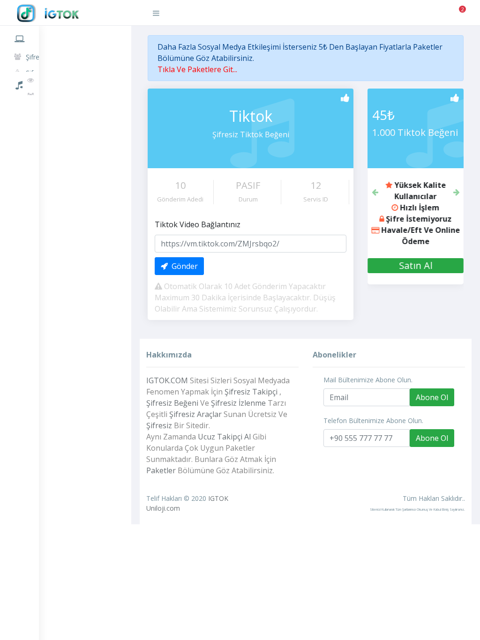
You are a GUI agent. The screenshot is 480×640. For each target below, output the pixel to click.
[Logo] (72, 13)
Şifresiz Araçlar (195, 414)
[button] (375, 191)
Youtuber (19, 127)
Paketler (19, 106)
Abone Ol (432, 397)
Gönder (183, 266)
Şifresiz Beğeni (172, 403)
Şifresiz (159, 425)
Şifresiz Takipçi (251, 392)
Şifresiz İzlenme (238, 403)
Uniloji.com (163, 508)
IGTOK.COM (167, 380)
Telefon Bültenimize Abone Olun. (373, 420)
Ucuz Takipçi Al (224, 437)
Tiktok (19, 83)
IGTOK (218, 498)
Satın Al (404, 265)
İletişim (19, 170)
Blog (19, 149)
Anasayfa (19, 37)
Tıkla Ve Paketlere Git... (197, 69)
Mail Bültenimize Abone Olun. (367, 379)
